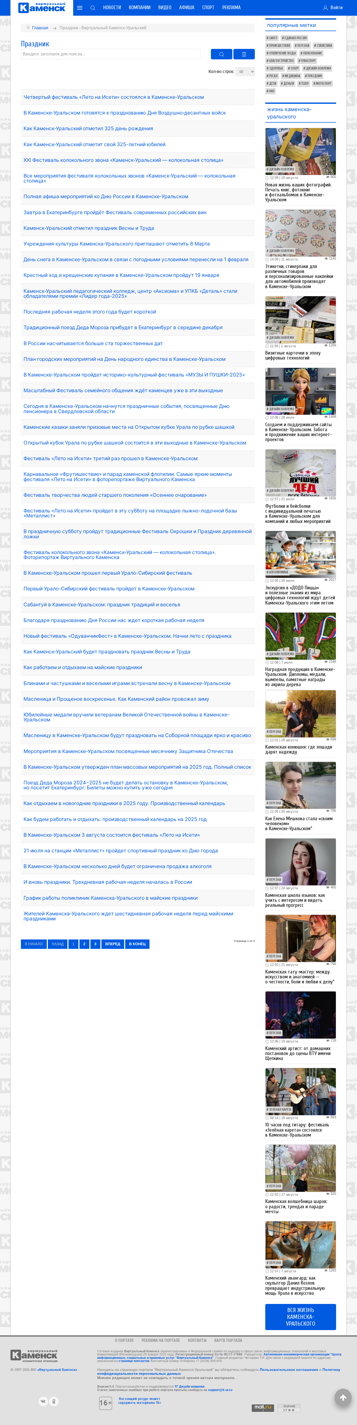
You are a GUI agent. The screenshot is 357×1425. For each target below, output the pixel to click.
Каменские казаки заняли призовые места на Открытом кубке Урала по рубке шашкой (129, 427)
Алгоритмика (278, 572)
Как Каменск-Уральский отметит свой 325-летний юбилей (94, 144)
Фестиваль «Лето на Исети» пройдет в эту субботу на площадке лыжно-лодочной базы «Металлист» (130, 513)
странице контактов (134, 1361)
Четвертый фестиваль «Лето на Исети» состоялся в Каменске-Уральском (114, 97)
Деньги (289, 84)
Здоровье (276, 68)
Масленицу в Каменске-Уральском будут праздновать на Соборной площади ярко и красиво (137, 735)
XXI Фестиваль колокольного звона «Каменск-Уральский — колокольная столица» (123, 160)
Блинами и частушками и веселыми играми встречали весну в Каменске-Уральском (127, 683)
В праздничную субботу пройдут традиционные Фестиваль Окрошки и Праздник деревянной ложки (138, 533)
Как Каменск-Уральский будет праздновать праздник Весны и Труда (107, 651)
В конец (137, 944)
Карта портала (228, 1340)
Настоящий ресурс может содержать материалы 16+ (139, 1400)
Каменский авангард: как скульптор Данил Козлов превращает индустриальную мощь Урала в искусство (295, 1285)
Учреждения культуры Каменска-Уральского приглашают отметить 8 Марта (117, 244)
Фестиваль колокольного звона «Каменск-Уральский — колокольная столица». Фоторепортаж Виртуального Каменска (120, 554)
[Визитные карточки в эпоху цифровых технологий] (300, 319)
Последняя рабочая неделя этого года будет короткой (90, 312)
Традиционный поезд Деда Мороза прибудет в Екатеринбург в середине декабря (123, 327)
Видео (164, 7)
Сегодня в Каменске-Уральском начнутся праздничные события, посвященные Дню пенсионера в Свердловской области (127, 408)
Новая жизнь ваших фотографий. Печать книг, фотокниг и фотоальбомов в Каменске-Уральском (298, 192)
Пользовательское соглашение (289, 1369)
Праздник (315, 76)
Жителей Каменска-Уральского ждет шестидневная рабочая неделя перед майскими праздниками (128, 916)
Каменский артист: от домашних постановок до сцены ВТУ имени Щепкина (298, 1053)
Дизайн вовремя (318, 68)
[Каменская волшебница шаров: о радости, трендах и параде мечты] (300, 1168)
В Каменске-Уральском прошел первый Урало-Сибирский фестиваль (108, 573)
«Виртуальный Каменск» (57, 1369)
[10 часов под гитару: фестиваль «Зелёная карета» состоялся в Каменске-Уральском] (300, 1091)
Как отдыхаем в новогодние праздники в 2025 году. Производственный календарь (124, 803)
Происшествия (279, 46)
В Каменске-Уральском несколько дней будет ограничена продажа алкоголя (118, 866)
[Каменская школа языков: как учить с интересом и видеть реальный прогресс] (300, 861)
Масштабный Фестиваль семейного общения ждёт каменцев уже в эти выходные (123, 390)
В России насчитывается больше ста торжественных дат (93, 343)
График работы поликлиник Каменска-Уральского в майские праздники (111, 898)
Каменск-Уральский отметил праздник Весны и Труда (89, 228)
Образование (312, 53)
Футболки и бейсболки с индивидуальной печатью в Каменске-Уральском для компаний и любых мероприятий (298, 513)
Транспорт (308, 61)
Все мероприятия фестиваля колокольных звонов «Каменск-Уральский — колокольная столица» (129, 178)
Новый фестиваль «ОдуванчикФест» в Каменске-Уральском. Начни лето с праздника (128, 636)
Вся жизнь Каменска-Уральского (300, 1317)
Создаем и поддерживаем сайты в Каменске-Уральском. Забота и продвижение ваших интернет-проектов (298, 432)
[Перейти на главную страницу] (41, 8)
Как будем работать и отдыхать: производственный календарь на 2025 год (115, 819)
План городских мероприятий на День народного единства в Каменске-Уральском (125, 359)
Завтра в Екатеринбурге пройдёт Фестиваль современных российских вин (115, 212)
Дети (272, 84)
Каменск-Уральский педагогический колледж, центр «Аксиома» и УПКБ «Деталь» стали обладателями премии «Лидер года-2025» (130, 293)
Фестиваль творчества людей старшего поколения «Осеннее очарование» (115, 495)
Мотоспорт (323, 84)
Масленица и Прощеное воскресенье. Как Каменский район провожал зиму (116, 699)
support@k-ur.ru (220, 1390)
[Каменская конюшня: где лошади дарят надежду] (300, 713)
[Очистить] (244, 54)
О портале (124, 1340)
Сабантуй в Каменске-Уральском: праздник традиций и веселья (102, 604)
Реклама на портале (161, 1340)
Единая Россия (296, 38)
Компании (140, 7)
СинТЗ (273, 38)
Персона (303, 46)
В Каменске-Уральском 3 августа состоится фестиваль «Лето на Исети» (112, 835)
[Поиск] (221, 54)
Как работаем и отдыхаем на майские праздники (83, 667)
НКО (271, 91)
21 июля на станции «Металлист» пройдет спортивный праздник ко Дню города (121, 850)
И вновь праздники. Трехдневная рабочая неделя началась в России (108, 882)
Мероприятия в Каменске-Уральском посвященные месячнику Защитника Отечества (128, 751)
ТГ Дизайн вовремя (189, 1386)
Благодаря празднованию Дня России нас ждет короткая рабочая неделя (114, 620)
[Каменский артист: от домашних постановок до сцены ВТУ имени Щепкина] (300, 1014)
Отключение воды (282, 53)
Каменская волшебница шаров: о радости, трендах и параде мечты (296, 1206)
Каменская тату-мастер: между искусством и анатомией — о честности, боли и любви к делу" (299, 977)
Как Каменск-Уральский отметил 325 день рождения (88, 128)
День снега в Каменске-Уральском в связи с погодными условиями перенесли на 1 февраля (136, 259)
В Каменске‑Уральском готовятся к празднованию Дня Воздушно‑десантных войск (125, 113)
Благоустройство (281, 61)
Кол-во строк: (222, 71)
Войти (335, 7)
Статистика (324, 46)
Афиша (186, 7)
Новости (112, 7)
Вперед (112, 944)
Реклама (231, 7)
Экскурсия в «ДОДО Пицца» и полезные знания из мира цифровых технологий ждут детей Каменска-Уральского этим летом (300, 595)
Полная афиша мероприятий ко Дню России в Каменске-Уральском (106, 196)
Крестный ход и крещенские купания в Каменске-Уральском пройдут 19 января (121, 275)
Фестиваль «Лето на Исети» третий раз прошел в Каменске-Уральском (111, 458)
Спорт (208, 7)
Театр (305, 84)
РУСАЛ (273, 76)
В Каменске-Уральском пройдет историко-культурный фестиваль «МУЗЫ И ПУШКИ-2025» (134, 375)
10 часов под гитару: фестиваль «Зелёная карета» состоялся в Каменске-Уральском (297, 1130)
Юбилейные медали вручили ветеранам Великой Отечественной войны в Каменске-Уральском (127, 717)
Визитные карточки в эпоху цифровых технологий (293, 355)
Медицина (292, 76)
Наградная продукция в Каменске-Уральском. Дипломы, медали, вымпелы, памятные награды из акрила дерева (300, 676)
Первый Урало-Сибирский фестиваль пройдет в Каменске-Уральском (109, 588)
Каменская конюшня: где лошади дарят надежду (298, 749)
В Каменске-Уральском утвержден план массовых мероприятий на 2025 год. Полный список (137, 767)
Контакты (197, 1340)
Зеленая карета (280, 1110)
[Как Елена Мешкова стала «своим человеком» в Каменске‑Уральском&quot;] (300, 785)
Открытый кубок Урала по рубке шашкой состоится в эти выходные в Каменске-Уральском (135, 443)
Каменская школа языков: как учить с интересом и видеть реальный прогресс (295, 900)
